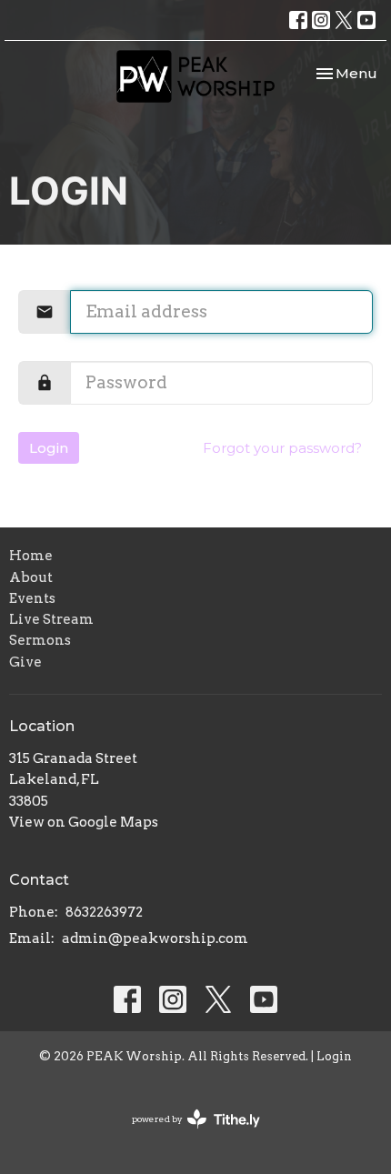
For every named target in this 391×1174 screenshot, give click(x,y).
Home (31, 555)
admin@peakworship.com (155, 938)
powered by (186, 1134)
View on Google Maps (83, 822)
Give (25, 662)
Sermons (40, 640)
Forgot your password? (282, 448)
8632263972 (104, 912)
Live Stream (51, 619)
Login (48, 448)
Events (32, 598)
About (31, 577)
